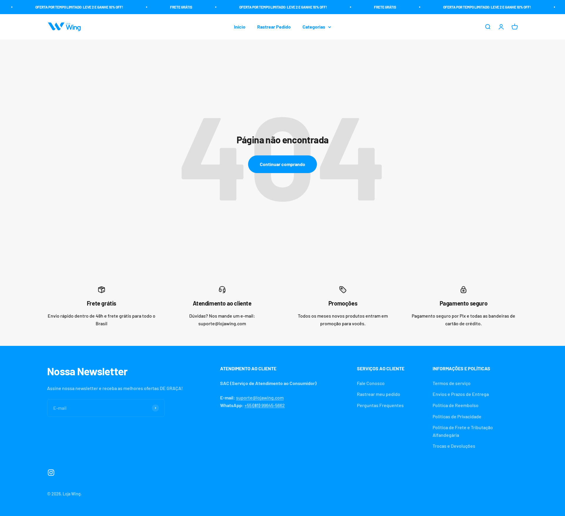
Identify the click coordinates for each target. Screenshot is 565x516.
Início (239, 27)
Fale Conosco (371, 383)
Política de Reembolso (455, 405)
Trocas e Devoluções (454, 446)
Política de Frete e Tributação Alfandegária (463, 431)
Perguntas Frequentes (380, 405)
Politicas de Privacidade (457, 416)
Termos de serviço (452, 383)
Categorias (314, 27)
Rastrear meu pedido (378, 394)
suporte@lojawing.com (260, 397)
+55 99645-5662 (265, 405)
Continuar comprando (282, 164)
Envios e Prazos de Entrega (461, 394)
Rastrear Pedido (274, 27)
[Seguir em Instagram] (51, 473)
